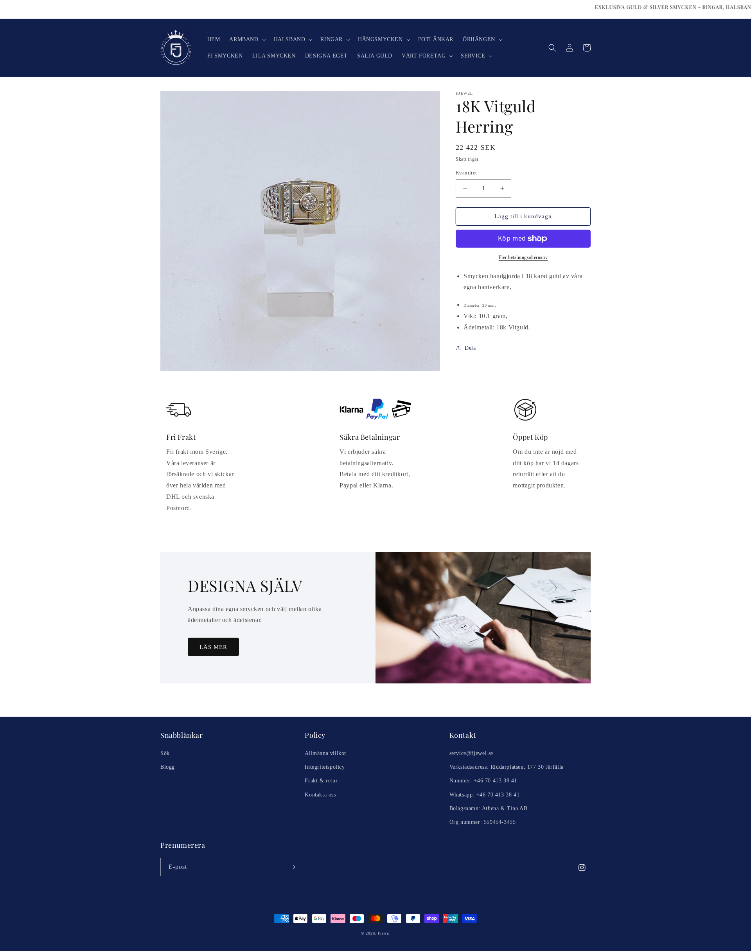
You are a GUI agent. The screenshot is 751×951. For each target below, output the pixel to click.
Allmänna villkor (326, 753)
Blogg (167, 767)
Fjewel (384, 933)
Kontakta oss (320, 795)
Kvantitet (466, 173)
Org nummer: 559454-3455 (482, 822)
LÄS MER (213, 647)
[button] (247, 39)
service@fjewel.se (471, 753)
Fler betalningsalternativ (523, 257)
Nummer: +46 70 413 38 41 (483, 781)
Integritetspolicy (325, 767)
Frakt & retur (321, 781)
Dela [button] (470, 348)
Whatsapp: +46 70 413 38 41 (484, 795)
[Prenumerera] (292, 867)
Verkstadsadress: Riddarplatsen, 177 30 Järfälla (506, 767)
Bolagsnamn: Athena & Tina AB (488, 808)
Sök (165, 753)
